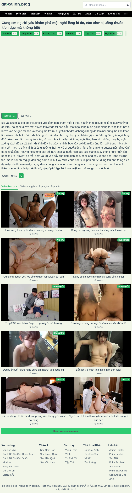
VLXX (88, 458)
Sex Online (115, 466)
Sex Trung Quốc (49, 454)
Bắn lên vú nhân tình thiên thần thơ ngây (98, 369)
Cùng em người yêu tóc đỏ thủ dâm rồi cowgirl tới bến (33, 276)
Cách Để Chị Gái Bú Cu (15, 458)
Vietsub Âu (8, 474)
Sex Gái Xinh (92, 450)
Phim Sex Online (118, 470)
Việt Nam (35, 13)
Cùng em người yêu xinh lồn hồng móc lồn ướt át (98, 230)
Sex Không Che (117, 474)
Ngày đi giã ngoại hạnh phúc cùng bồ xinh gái (98, 276)
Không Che (114, 13)
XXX (111, 478)
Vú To (68, 454)
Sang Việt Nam (11, 466)
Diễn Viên (21, 13)
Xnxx (88, 13)
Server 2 (26, 115)
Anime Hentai (116, 450)
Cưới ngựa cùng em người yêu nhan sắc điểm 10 (98, 323)
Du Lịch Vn (9, 470)
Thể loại (7, 13)
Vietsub (48, 13)
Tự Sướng (90, 462)
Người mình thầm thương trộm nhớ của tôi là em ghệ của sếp (98, 418)
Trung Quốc (63, 13)
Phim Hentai (116, 454)
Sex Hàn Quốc (48, 458)
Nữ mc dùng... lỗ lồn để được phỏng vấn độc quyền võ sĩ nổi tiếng (33, 418)
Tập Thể (69, 462)
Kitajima (7, 462)
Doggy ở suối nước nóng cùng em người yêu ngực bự (33, 369)
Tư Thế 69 (71, 458)
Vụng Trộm (71, 450)
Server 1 (9, 115)
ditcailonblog (15, 4)
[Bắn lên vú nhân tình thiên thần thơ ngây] (98, 349)
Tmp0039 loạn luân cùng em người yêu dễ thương (33, 323)
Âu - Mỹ (77, 13)
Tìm (126, 4)
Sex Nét (113, 458)
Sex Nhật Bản (47, 450)
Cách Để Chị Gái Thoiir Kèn (18, 454)
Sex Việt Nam (47, 462)
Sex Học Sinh (92, 454)
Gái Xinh (99, 13)
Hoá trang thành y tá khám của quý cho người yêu (33, 230)
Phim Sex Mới (116, 462)
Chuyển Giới (9, 450)
